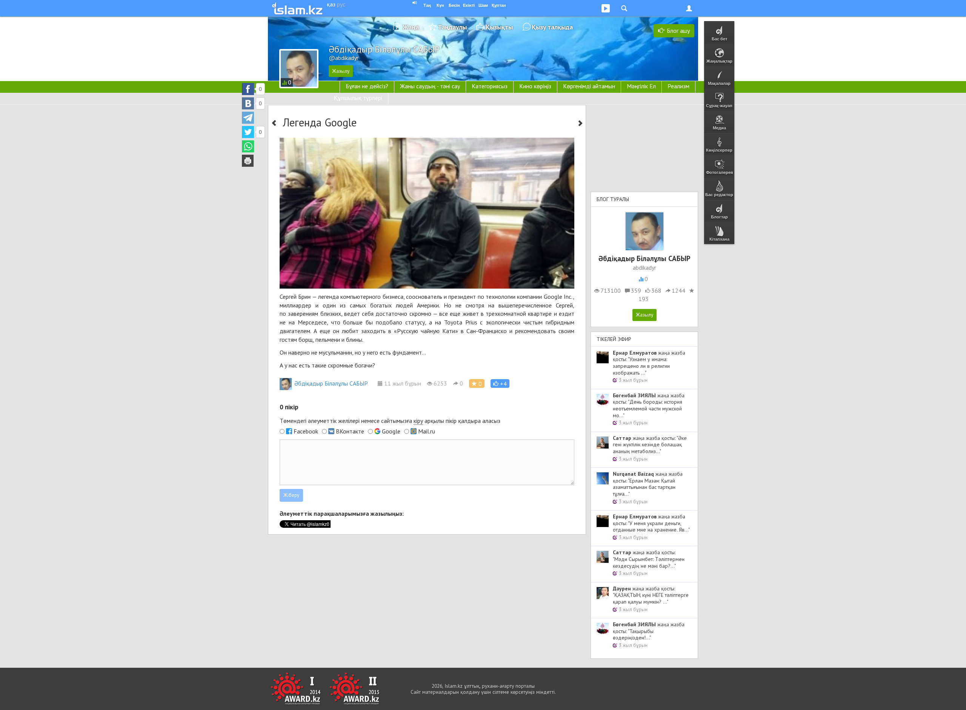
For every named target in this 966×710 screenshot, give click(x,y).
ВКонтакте (350, 431)
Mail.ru (426, 431)
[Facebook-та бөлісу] (248, 89)
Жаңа (411, 27)
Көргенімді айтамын (589, 86)
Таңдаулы (452, 27)
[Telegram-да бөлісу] (248, 118)
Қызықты (499, 27)
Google (391, 431)
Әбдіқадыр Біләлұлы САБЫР (331, 383)
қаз (331, 4)
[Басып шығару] (248, 161)
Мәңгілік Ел (641, 86)
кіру (418, 420)
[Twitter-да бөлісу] (248, 132)
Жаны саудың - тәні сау (430, 86)
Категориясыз (490, 86)
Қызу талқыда (552, 27)
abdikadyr (644, 267)
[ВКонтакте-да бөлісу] (248, 103)
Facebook (306, 431)
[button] (500, 383)
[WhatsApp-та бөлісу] (248, 146)
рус (341, 4)
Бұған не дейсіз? (367, 86)
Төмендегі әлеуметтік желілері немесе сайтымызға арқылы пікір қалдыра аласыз (390, 420)
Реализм (678, 86)
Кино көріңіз (535, 86)
